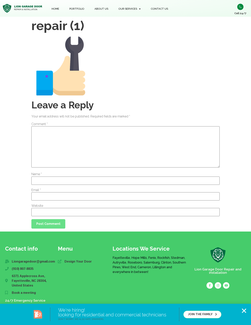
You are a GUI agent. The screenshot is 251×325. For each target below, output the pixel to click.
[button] (244, 311)
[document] (125, 162)
